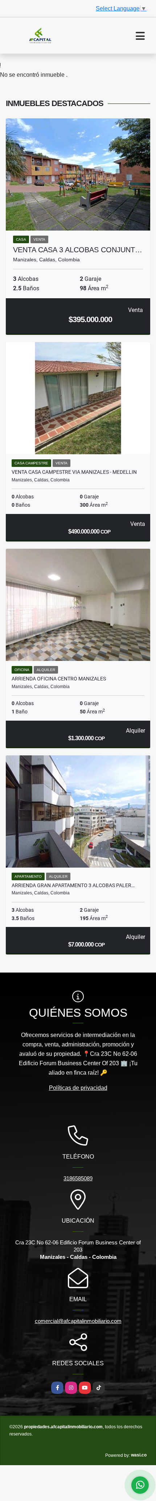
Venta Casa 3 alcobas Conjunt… (77, 250)
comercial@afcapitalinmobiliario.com (78, 1321)
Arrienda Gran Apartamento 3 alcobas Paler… (73, 885)
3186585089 (78, 1178)
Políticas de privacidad (78, 1088)
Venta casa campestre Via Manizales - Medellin (74, 472)
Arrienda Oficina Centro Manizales (59, 679)
